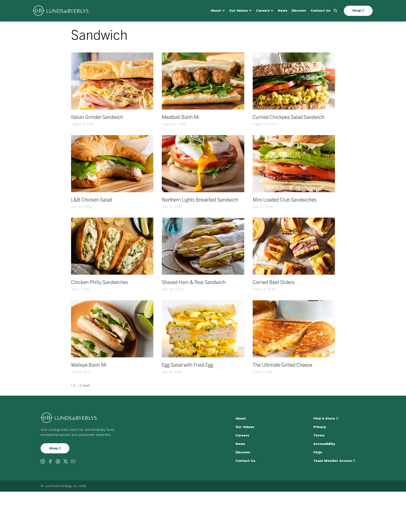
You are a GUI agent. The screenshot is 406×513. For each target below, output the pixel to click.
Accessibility (324, 444)
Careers (263, 11)
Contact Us (320, 11)
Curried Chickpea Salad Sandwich (288, 117)
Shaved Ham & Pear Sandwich (194, 282)
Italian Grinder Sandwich (97, 117)
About (216, 11)
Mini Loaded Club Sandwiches (285, 199)
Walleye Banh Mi (89, 364)
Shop (357, 11)
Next (86, 385)
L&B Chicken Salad (91, 199)
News (282, 11)
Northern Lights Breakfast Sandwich (200, 199)
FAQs (317, 452)
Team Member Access (333, 461)
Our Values (238, 11)
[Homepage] (60, 10)
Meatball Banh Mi (180, 117)
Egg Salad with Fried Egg (187, 364)
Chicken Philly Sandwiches (99, 282)
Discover (299, 11)
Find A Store (324, 418)
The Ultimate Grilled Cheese (282, 364)
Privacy (319, 427)
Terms (318, 435)
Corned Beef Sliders (274, 282)
